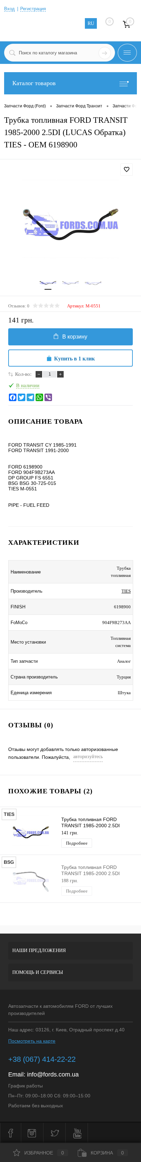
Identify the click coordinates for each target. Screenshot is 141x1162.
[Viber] (48, 397)
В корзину (74, 337)
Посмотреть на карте (31, 1041)
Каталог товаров (34, 83)
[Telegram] (30, 397)
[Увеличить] (70, 224)
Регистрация (33, 8)
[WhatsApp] (39, 397)
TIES (126, 591)
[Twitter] (21, 397)
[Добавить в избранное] (126, 169)
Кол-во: (23, 374)
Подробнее (77, 843)
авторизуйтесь (88, 756)
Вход (9, 8)
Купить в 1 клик (74, 358)
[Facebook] (12, 397)
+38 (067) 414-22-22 (42, 1059)
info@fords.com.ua (53, 1074)
